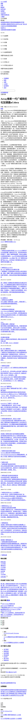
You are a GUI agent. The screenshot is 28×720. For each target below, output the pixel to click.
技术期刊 (6, 86)
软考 (10, 24)
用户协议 (6, 658)
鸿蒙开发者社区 (5, 14)
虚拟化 (6, 523)
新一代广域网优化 (6, 348)
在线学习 (3, 28)
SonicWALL (4, 403)
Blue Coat (3, 386)
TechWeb (6, 691)
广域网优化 (7, 241)
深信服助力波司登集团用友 (12, 433)
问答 (7, 29)
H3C (7, 298)
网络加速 (11, 309)
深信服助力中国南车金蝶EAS (13, 524)
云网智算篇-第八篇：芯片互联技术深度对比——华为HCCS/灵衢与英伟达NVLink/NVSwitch (14, 585)
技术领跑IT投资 (8, 451)
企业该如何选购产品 (9, 477)
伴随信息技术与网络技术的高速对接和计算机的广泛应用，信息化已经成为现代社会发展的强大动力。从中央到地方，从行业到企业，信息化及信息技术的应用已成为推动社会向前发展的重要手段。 (14, 530)
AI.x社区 (18, 714)
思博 (8, 365)
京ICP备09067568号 (11, 672)
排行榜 (10, 22)
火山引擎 (21, 695)
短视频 (14, 22)
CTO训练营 (21, 642)
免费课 (2, 11)
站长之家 (15, 691)
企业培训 (3, 13)
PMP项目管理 (8, 26)
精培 (11, 642)
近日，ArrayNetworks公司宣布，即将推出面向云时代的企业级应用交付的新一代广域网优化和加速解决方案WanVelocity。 (14, 315)
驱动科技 (23, 689)
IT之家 (6, 693)
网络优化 (6, 309)
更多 (8, 600)
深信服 (2, 540)
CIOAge (10, 633)
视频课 (2, 22)
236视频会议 (20, 693)
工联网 (10, 693)
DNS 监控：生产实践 (17, 593)
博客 (2, 3)
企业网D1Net (7, 695)
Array (2, 241)
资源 (4, 29)
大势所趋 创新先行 (14, 250)
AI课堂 (2, 16)
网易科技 (13, 689)
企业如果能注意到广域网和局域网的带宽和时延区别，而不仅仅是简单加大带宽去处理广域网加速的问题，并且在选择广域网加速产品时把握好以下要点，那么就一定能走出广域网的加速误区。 (14, 483)
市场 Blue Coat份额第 (10, 492)
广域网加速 (4, 475)
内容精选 (6, 78)
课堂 (9, 29)
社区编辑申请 (4, 92)
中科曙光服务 (7, 324)
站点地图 (6, 653)
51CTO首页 (4, 1)
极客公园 (14, 693)
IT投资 (6, 462)
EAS (12, 540)
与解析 (7, 299)
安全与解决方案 (10, 269)
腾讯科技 (8, 689)
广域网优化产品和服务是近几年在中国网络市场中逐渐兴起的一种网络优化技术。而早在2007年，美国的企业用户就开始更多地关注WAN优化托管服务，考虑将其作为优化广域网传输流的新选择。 (14, 356)
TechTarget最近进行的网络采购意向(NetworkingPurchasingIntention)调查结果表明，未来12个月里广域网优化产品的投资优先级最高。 (14, 454)
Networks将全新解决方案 (13, 311)
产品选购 (9, 475)
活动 (5, 87)
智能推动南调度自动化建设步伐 (14, 282)
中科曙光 (3, 337)
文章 (2, 29)
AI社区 (6, 84)
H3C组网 (3, 298)
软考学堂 (21, 22)
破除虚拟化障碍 (8, 507)
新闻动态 (6, 651)
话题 (5, 82)
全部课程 (3, 24)
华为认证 (19, 24)
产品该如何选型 (8, 464)
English (5, 656)
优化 (5, 505)
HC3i (13, 633)
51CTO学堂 (7, 642)
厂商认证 (24, 24)
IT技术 (2, 26)
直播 (14, 29)
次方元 (17, 695)
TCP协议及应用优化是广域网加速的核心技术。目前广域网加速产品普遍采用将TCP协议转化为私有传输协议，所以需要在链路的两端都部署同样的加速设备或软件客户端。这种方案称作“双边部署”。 (14, 424)
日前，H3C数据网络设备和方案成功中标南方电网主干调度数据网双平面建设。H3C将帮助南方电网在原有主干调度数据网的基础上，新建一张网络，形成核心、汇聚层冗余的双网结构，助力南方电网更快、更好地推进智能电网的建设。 (14, 288)
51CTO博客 (7, 637)
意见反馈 (6, 655)
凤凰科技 (18, 689)
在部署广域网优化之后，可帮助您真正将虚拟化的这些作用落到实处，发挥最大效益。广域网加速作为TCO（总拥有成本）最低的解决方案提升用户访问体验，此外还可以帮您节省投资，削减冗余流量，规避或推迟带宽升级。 (14, 513)
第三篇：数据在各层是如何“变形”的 (10, 583)
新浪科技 (3, 689)
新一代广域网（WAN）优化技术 (9, 343)
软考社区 (3, 9)
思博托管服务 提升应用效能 (13, 350)
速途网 (19, 691)
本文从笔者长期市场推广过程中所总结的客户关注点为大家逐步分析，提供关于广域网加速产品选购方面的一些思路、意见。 (14, 467)
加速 (11, 241)
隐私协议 (6, 660)
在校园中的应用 (9, 541)
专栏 (12, 29)
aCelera (14, 241)
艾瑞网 (11, 691)
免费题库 (14, 26)
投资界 (13, 695)
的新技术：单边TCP (10, 405)
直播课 (17, 22)
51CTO (6, 633)
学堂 (2, 5)
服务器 (7, 337)
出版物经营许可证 (11, 683)
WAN (11, 267)
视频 (5, 80)
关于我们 (6, 649)
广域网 (2, 309)
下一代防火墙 (14, 403)
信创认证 (14, 24)
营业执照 (3, 683)
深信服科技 (15, 475)
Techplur (17, 633)
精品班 (2, 7)
